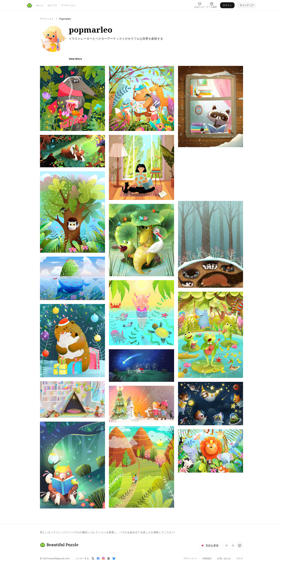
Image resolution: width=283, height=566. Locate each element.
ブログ (239, 558)
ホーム (39, 5)
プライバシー (190, 558)
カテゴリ (52, 5)
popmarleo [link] (65, 18)
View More (75, 58)
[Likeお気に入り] (45, 71)
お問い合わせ (224, 558)
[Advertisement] (210, 174)
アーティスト (68, 5)
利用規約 (207, 558)
